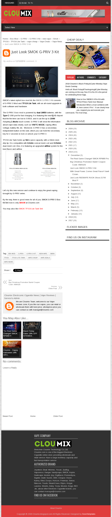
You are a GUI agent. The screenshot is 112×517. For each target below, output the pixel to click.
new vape (43, 253)
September (76, 190)
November (75, 184)
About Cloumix (56, 508)
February (75, 210)
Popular (70, 77)
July (73, 197)
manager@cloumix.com (55, 491)
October (74, 187)
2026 (71, 128)
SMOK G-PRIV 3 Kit (45, 100)
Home (32, 416)
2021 (71, 145)
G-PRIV (20, 253)
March (74, 207)
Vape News (8, 262)
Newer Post (8, 416)
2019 (71, 152)
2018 (71, 217)
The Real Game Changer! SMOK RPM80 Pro (89, 158)
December (75, 155)
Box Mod (11, 253)
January (74, 214)
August (74, 194)
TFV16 (6, 258)
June (73, 200)
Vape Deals (45, 258)
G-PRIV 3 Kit (31, 253)
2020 (71, 148)
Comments (91, 77)
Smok (52, 253)
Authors (80, 77)
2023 (71, 138)
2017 (71, 220)
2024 (71, 135)
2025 (71, 132)
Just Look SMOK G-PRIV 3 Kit (35, 51)
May (73, 204)
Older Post (58, 416)
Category (102, 77)
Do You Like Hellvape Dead (39, 3)
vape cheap (32, 258)
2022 (71, 142)
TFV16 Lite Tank (18, 258)
